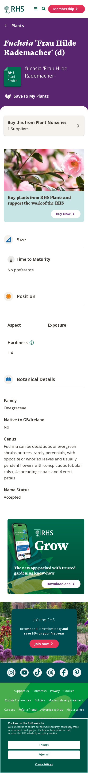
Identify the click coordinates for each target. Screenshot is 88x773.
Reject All (44, 754)
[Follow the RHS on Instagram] (11, 672)
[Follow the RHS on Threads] (50, 672)
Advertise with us (51, 710)
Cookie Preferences (18, 700)
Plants (17, 25)
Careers (9, 710)
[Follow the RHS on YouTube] (24, 672)
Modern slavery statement (66, 700)
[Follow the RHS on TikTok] (37, 672)
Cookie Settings (44, 764)
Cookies (68, 691)
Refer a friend (28, 710)
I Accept (44, 744)
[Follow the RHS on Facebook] (64, 672)
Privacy (55, 691)
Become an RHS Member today (44, 631)
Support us (21, 691)
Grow (51, 545)
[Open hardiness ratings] (32, 342)
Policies (40, 700)
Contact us (39, 691)
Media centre (75, 710)
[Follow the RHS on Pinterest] (77, 672)
